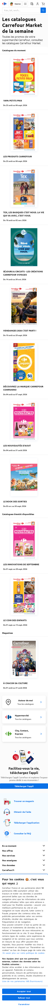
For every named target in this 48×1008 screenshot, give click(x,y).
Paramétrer (24, 1004)
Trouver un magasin (24, 801)
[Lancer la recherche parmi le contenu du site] (43, 10)
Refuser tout (24, 998)
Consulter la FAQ (22, 833)
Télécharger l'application (26, 822)
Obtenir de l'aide (22, 811)
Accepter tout (24, 991)
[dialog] (24, 941)
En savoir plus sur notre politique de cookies (24, 953)
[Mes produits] (32, 3)
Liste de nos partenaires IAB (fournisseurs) (22, 981)
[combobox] (24, 10)
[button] (25, 3)
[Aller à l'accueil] (4, 3)
